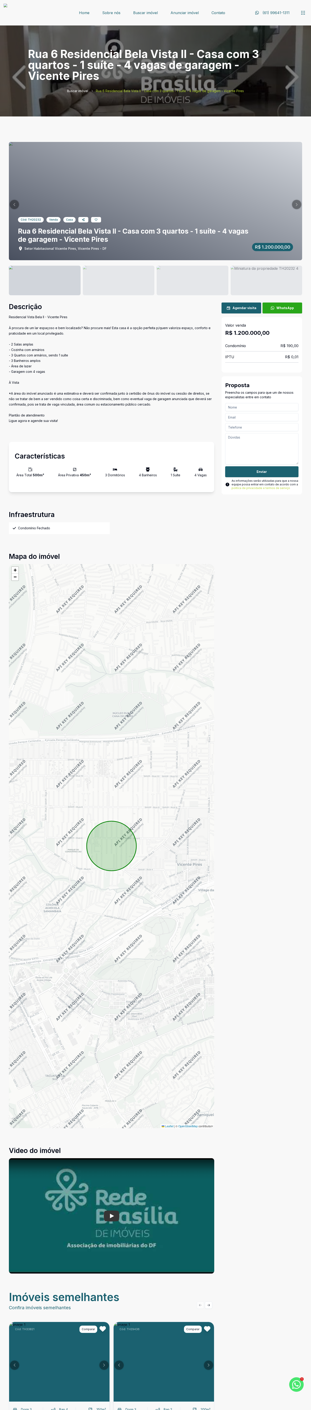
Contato (218, 12)
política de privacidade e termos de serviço (261, 488)
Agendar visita (244, 308)
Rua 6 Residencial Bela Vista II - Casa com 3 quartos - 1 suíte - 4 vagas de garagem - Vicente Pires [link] (170, 91)
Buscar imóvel (145, 12)
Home (84, 12)
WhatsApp (285, 308)
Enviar (262, 472)
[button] (14, 204)
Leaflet (168, 1126)
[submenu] (303, 13)
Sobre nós (111, 12)
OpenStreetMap (188, 1126)
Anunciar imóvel (185, 12)
